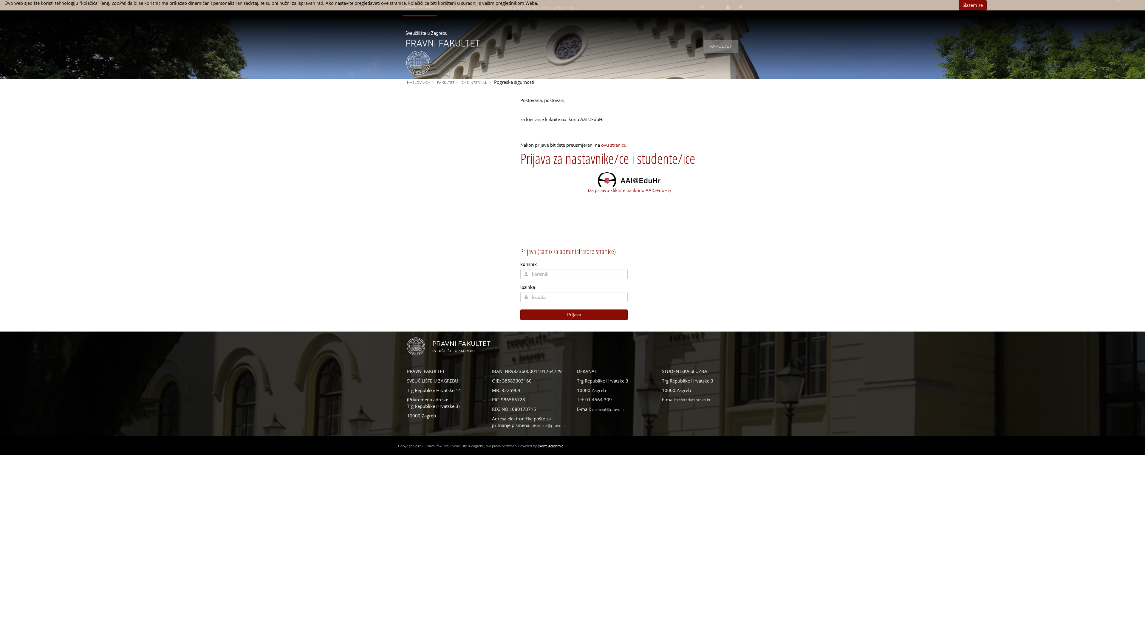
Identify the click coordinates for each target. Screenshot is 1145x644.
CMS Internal (474, 82)
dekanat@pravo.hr (608, 409)
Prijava (574, 315)
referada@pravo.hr (694, 400)
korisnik (528, 264)
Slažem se (973, 5)
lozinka (527, 287)
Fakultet (721, 46)
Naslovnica (418, 82)
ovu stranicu (613, 145)
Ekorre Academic (550, 446)
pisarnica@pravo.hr (549, 426)
